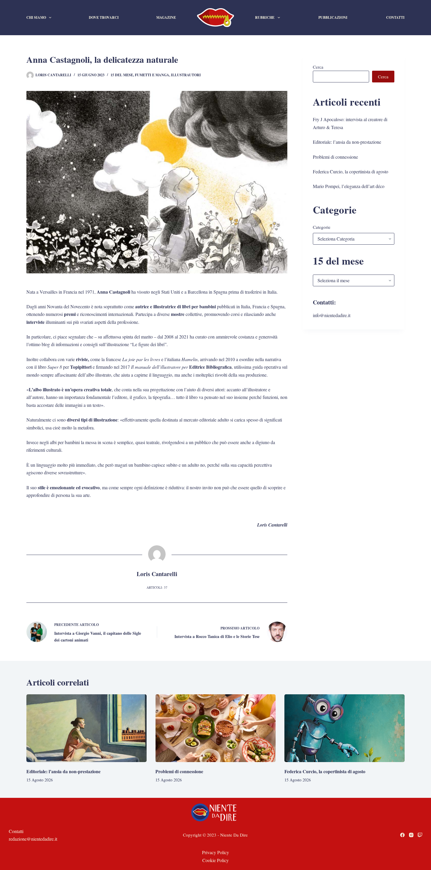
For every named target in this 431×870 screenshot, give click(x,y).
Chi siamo (36, 17)
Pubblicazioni (332, 17)
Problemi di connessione (335, 157)
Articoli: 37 (157, 587)
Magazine (166, 17)
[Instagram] (411, 835)
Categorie (321, 227)
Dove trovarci (104, 17)
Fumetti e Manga (152, 74)
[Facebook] (402, 835)
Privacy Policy (215, 852)
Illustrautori (186, 74)
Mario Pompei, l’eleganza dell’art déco (348, 186)
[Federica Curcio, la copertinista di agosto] (344, 728)
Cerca (318, 67)
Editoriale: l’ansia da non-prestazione (347, 142)
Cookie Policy (215, 860)
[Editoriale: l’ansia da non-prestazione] (86, 728)
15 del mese (122, 74)
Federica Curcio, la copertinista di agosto (350, 171)
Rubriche (264, 17)
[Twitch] (420, 835)
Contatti (395, 17)
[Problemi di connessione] (215, 728)
